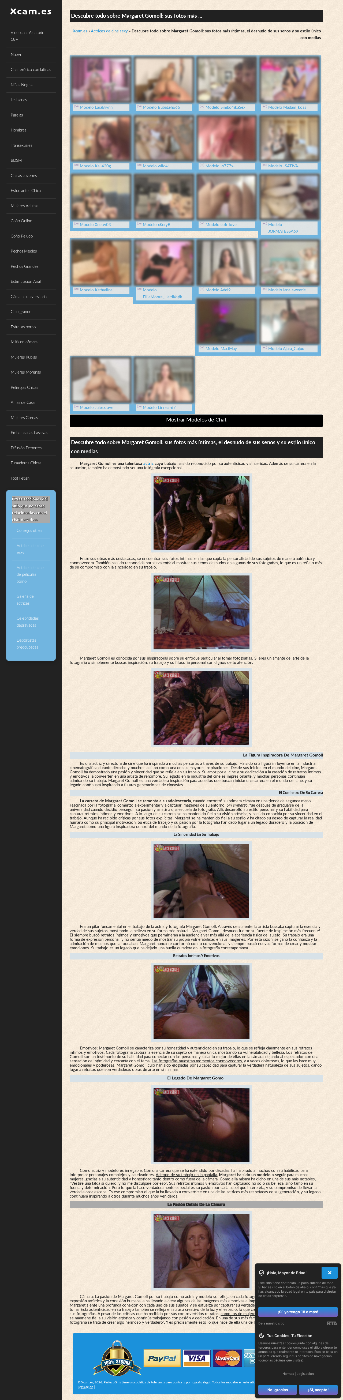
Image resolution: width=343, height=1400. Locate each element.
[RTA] (332, 1323)
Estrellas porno (23, 327)
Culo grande (21, 312)
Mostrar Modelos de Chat (196, 420)
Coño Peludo (22, 236)
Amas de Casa (23, 403)
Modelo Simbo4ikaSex (225, 108)
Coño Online (21, 221)
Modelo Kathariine (96, 290)
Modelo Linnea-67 (159, 408)
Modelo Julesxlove (96, 408)
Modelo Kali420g (95, 166)
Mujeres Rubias (24, 357)
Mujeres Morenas (26, 372)
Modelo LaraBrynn (96, 108)
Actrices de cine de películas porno (30, 575)
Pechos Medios (24, 251)
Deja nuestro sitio (271, 1323)
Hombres (18, 130)
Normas (288, 1374)
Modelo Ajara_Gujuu (286, 349)
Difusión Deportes (26, 448)
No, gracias (277, 1389)
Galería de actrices (25, 599)
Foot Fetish (20, 478)
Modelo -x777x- (220, 166)
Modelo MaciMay (221, 349)
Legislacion (85, 1386)
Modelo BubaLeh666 (161, 108)
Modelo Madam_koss (287, 108)
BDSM (16, 161)
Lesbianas (19, 100)
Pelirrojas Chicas (24, 388)
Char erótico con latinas (31, 70)
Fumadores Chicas (26, 463)
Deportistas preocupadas (27, 643)
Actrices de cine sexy (30, 549)
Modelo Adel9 (218, 290)
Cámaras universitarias (29, 297)
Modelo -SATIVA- (284, 166)
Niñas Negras (22, 85)
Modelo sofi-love (221, 225)
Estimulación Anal (26, 282)
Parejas (17, 115)
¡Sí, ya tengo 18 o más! (298, 1311)
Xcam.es (80, 31)
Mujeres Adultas (24, 206)
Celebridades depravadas (28, 621)
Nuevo (16, 55)
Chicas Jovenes (24, 176)
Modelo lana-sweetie (287, 290)
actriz (148, 464)
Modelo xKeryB (156, 225)
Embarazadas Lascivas (29, 433)
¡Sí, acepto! (318, 1389)
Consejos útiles (29, 531)
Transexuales (21, 146)
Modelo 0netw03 (95, 225)
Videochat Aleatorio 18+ (27, 36)
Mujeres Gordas (24, 418)
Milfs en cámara (24, 342)
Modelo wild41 (156, 166)
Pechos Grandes (24, 267)
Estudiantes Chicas (26, 191)
